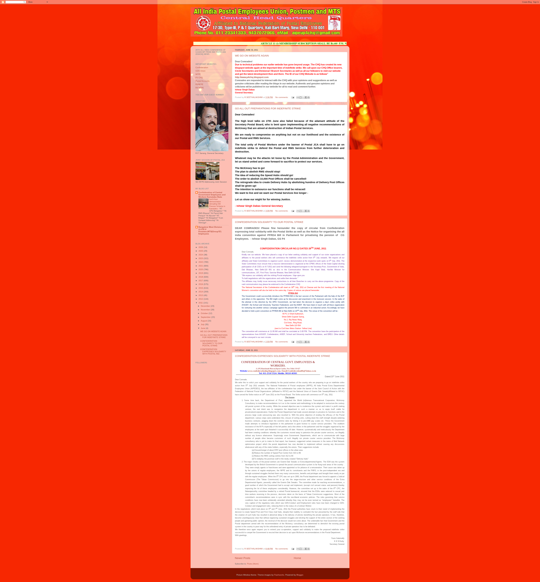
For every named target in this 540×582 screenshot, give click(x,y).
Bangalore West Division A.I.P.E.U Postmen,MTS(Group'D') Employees (210, 230)
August (204, 321)
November (206, 310)
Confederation (201, 67)
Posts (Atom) (253, 564)
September (206, 317)
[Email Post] (293, 97)
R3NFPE (199, 84)
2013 (201, 295)
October (205, 313)
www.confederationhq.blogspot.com (264, 371)
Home (297, 558)
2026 (201, 247)
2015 (201, 288)
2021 (201, 266)
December (206, 306)
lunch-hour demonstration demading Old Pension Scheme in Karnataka (217, 204)
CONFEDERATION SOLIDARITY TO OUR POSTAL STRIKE (269, 222)
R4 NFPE (199, 88)
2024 (201, 255)
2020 (201, 269)
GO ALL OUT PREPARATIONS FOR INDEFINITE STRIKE (268, 108)
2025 (201, 251)
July (203, 324)
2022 (201, 262)
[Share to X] (303, 97)
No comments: (282, 97)
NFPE (198, 74)
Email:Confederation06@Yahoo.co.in (299, 371)
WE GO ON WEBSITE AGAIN (252, 55)
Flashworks (279, 575)
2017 (201, 281)
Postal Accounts (202, 81)
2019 (201, 273)
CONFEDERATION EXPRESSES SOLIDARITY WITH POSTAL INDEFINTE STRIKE (282, 356)
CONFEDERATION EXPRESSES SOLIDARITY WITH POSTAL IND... (213, 351)
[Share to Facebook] (305, 97)
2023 (201, 258)
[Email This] (297, 97)
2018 (201, 277)
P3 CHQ (199, 78)
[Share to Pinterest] (308, 97)
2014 (201, 292)
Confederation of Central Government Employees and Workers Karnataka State (212, 194)
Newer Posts (242, 558)
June (203, 328)
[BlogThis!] (300, 97)
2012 (201, 299)
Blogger (299, 575)
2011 (201, 303)
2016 (201, 284)
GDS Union (200, 71)
